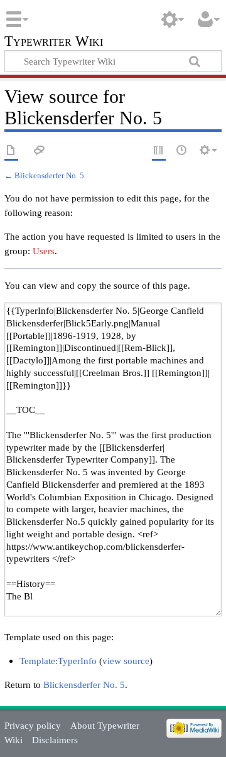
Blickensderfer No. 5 (49, 175)
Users (44, 250)
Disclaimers (55, 739)
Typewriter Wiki (53, 42)
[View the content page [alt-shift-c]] (11, 151)
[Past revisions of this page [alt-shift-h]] (182, 151)
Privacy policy (32, 725)
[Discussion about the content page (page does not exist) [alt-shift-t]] (39, 151)
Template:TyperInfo (58, 660)
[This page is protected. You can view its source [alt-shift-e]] (159, 151)
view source (125, 660)
